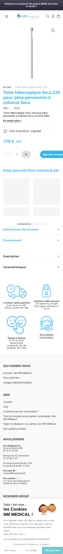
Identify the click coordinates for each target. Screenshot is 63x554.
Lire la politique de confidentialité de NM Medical (27, 539)
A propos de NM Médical (17, 373)
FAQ (5, 406)
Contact (7, 401)
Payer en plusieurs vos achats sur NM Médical (29, 423)
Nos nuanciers (11, 377)
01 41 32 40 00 (10, 450)
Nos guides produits (14, 428)
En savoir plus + (12, 120)
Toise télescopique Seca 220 (31, 87)
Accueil (7, 87)
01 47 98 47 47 (10, 458)
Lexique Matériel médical (17, 382)
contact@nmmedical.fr (14, 473)
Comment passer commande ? (20, 411)
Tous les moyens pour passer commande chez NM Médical (29, 417)
